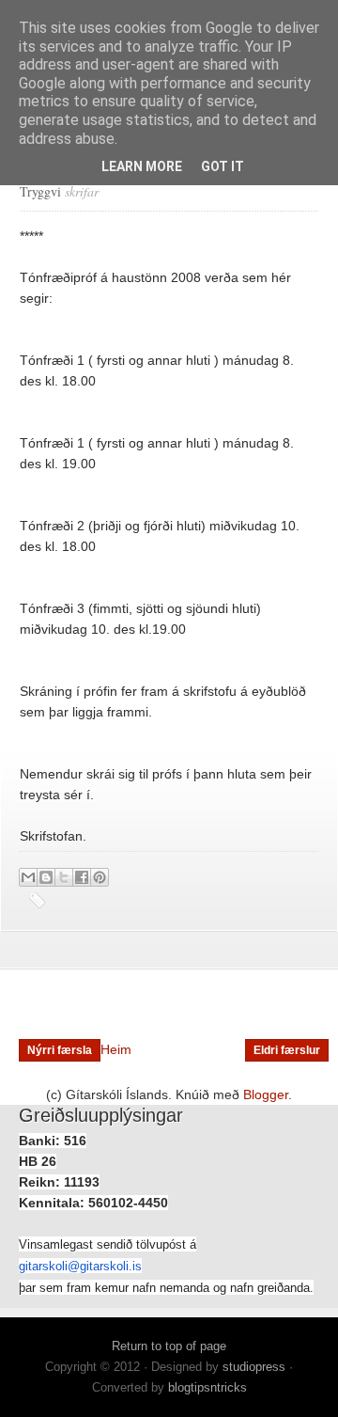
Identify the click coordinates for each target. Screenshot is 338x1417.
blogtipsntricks (207, 1387)
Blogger (265, 1094)
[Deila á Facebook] (81, 877)
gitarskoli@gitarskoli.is (80, 1266)
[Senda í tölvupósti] (28, 877)
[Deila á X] (63, 877)
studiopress (254, 1367)
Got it (222, 166)
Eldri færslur (287, 1050)
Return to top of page (169, 1346)
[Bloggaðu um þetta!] (46, 877)
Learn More (141, 166)
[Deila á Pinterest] (99, 877)
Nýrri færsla (59, 1050)
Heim (115, 1049)
